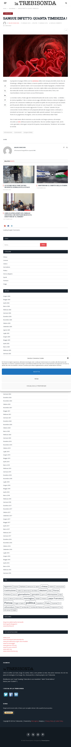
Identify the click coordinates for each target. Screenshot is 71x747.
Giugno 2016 (6, 556)
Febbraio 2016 (7, 569)
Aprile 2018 (6, 492)
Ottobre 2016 (6, 546)
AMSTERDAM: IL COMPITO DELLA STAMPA (52, 185)
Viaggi (5, 284)
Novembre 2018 (7, 478)
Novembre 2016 (7, 542)
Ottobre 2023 (6, 404)
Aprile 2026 (6, 303)
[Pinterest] (5, 100)
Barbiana (23, 587)
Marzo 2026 (6, 306)
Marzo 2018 (6, 495)
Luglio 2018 (6, 482)
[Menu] (5, 3)
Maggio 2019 (6, 458)
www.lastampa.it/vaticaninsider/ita (13, 639)
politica (30, 603)
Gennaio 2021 (7, 418)
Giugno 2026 (6, 296)
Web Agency (35, 721)
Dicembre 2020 (7, 421)
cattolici (37, 587)
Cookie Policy (59, 721)
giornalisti (36, 594)
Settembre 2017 (7, 515)
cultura (20, 590)
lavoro (6, 598)
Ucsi (61, 607)
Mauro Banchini (14, 23)
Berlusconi (30, 587)
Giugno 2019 (6, 455)
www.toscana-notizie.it (10, 647)
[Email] (5, 105)
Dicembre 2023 (7, 397)
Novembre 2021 (7, 407)
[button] (68, 358)
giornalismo (24, 594)
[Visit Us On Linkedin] (16, 697)
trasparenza (54, 607)
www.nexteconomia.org (10, 651)
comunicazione (60, 587)
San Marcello (25, 607)
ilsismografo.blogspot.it (10, 624)
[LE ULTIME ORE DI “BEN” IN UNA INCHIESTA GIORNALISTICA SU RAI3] (18, 174)
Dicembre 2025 (7, 316)
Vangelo (14, 610)
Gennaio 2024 (7, 394)
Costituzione (10, 590)
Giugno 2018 (6, 485)
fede (50, 590)
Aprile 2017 (6, 526)
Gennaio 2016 (7, 573)
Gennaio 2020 (7, 438)
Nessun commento (56, 23)
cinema (51, 587)
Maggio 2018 (6, 488)
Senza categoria (7, 274)
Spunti (5, 277)
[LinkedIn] (5, 95)
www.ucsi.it (6, 637)
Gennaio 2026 (7, 313)
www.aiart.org (7, 649)
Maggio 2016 (6, 559)
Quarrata (54, 603)
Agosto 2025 (6, 330)
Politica (5, 270)
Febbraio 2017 (7, 532)
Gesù (14, 594)
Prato (47, 603)
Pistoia (8, 603)
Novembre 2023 (7, 401)
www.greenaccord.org (9, 645)
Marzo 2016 (6, 566)
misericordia (18, 598)
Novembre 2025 (7, 320)
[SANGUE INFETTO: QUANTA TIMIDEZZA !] (35, 56)
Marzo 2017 (6, 529)
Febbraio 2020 (7, 434)
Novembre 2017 (7, 509)
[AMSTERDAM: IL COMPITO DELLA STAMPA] (52, 174)
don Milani (34, 590)
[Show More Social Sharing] (66, 30)
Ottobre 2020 (6, 428)
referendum (9, 607)
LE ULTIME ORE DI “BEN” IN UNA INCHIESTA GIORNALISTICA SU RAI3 (17, 186)
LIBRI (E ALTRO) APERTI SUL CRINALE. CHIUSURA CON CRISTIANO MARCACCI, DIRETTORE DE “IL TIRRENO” (18, 215)
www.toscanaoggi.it (9, 643)
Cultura (5, 264)
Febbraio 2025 (7, 350)
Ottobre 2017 (6, 512)
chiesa (44, 586)
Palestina (44, 598)
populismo (40, 603)
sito (19, 122)
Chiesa (5, 257)
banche (16, 587)
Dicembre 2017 (7, 505)
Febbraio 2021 (7, 414)
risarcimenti (17, 132)
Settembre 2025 (7, 326)
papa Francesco (56, 598)
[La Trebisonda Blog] (35, 3)
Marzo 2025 (6, 347)
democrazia (27, 590)
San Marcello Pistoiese (37, 607)
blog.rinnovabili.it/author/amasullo (13, 622)
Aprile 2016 (6, 563)
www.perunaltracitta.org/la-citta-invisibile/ (15, 641)
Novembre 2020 (7, 424)
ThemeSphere (45, 740)
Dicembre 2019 (7, 441)
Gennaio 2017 (7, 536)
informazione (8, 132)
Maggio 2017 (6, 522)
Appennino (8, 586)
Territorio (5, 280)
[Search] (66, 3)
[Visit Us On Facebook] (10, 697)
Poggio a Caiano (19, 603)
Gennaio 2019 (7, 472)
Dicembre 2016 (7, 539)
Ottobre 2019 (6, 448)
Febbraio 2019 (7, 468)
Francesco (7, 595)
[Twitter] (5, 91)
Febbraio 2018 (7, 499)
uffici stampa (7, 610)
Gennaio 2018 (7, 502)
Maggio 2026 (6, 299)
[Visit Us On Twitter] (5, 697)
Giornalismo (8, 13)
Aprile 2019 (6, 461)
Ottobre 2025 (6, 323)
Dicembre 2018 (7, 475)
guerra (43, 594)
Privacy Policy (49, 721)
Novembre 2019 (7, 445)
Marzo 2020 (6, 431)
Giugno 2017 (6, 519)
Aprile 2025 (6, 343)
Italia (60, 594)
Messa (11, 598)
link (35, 150)
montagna (29, 598)
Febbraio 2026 (7, 310)
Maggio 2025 (6, 340)
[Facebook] (5, 86)
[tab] (5, 226)
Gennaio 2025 (7, 353)
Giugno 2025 (6, 337)
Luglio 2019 (6, 451)
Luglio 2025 (6, 333)
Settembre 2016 (7, 549)
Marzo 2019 (6, 465)
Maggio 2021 (6, 411)
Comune (5, 260)
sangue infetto (28, 132)
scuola (47, 607)
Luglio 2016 (6, 553)
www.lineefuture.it (8, 626)
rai (59, 603)
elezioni (43, 590)
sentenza (35, 81)
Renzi (18, 607)
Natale (38, 598)
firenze (56, 590)
